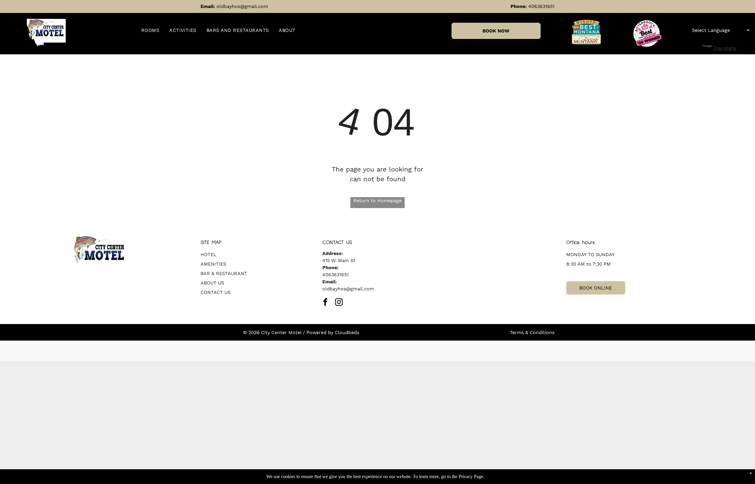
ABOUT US (212, 283)
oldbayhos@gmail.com (242, 6)
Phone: (519, 6)
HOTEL (208, 254)
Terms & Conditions (532, 332)
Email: (208, 6)
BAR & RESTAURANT (224, 273)
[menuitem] (150, 30)
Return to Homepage (377, 200)
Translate (724, 48)
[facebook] (325, 302)
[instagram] (339, 302)
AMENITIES (213, 264)
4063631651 (541, 6)
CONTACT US (216, 292)
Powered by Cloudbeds (332, 332)
